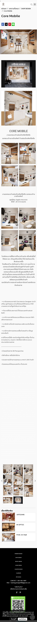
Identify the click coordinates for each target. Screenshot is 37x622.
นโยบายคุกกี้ (25, 616)
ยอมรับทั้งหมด (22, 619)
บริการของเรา (18, 577)
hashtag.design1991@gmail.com (20, 583)
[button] (31, 4)
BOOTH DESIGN (18, 561)
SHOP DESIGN (18, 557)
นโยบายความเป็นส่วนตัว (13, 616)
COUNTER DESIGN (18, 569)
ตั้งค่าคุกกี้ (13, 619)
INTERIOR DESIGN (18, 553)
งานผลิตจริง (18, 573)
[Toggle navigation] (35, 4)
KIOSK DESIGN (18, 565)
